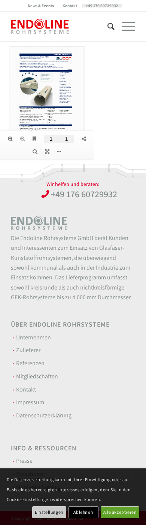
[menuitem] (41, 6)
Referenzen (30, 363)
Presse (24, 461)
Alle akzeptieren (120, 512)
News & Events (41, 5)
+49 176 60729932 (102, 5)
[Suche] (107, 26)
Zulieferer (28, 350)
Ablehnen (83, 512)
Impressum (30, 402)
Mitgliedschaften (37, 376)
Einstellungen (49, 512)
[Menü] (125, 26)
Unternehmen (33, 337)
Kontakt (70, 5)
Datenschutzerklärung (44, 415)
